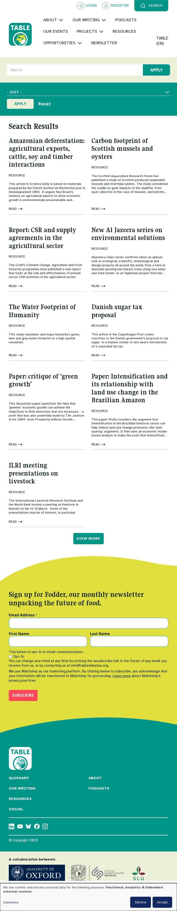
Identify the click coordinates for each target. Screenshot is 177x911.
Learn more (121, 676)
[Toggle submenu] (61, 20)
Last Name (100, 634)
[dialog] (88, 897)
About (95, 778)
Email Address (23, 615)
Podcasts (98, 788)
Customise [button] (10, 902)
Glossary (19, 778)
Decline (140, 902)
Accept (162, 902)
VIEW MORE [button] (88, 538)
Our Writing (22, 788)
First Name (19, 634)
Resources (20, 798)
